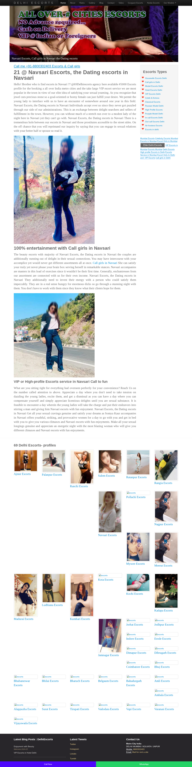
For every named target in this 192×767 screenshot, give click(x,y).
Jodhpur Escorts (164, 624)
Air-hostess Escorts (153, 125)
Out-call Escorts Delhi (154, 121)
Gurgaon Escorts (135, 3)
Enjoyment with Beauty (24, 746)
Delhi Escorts (34, 2)
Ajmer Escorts (22, 474)
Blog (101, 3)
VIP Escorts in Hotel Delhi (25, 753)
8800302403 (138, 749)
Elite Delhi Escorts (152, 145)
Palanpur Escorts (52, 474)
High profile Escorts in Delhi (152, 152)
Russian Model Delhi (154, 106)
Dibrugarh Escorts (165, 652)
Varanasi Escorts (164, 709)
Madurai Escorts (23, 619)
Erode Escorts (162, 638)
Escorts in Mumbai (148, 141)
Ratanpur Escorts (136, 477)
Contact (111, 3)
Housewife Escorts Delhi (156, 78)
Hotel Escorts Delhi (153, 90)
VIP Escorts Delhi (153, 94)
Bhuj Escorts (162, 667)
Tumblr (73, 758)
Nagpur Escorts (163, 524)
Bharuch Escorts (80, 681)
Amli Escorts (162, 681)
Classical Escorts (152, 102)
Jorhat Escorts (134, 624)
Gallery (92, 3)
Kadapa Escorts (163, 610)
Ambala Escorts (163, 695)
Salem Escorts (106, 475)
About (72, 3)
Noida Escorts (153, 3)
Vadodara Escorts (108, 709)
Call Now (48, 764)
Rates (82, 3)
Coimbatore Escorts (138, 667)
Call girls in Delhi (152, 82)
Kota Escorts (105, 579)
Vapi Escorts (133, 709)
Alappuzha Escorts (25, 709)
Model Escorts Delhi (154, 86)
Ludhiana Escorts (52, 605)
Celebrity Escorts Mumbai (166, 138)
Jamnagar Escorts (108, 655)
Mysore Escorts (135, 563)
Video (121, 3)
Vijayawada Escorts (25, 723)
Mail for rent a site (140, 752)
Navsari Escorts (107, 535)
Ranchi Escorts (79, 486)
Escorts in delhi (152, 129)
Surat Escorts (50, 709)
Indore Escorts (135, 638)
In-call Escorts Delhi (154, 118)
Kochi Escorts (134, 593)
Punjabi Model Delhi (154, 114)
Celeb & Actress (152, 98)
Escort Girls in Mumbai (167, 141)
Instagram (74, 749)
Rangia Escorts (163, 483)
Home (63, 3)
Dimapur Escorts (136, 652)
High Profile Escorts (154, 110)
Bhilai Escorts (50, 681)
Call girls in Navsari (105, 263)
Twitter (73, 744)
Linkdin (73, 754)
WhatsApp (144, 764)
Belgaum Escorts (108, 681)
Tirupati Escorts (79, 709)
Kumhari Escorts (80, 619)
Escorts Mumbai (155, 149)
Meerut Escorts (163, 565)
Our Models (169, 3)
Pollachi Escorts (135, 497)
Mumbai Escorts (147, 138)
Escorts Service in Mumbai (156, 153)
